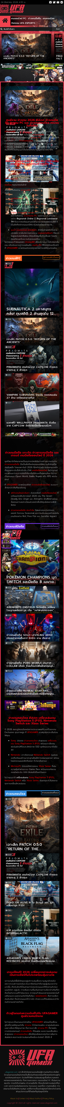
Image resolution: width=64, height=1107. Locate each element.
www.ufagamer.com (48, 1103)
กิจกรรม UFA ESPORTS (23, 23)
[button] (14, 533)
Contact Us (23, 1098)
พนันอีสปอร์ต (41, 995)
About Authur (35, 1098)
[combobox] (26, 29)
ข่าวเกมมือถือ (34, 18)
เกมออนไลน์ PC (18, 18)
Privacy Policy (48, 1098)
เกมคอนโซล (48, 18)
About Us (14, 1098)
